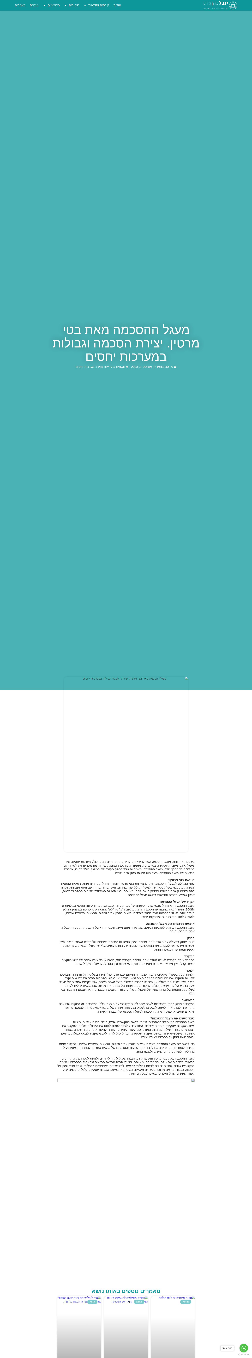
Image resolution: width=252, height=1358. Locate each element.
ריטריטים (54, 5)
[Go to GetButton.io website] (243, 1355)
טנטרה (34, 5)
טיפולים (74, 5)
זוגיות (99, 367)
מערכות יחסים (85, 367)
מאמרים (20, 5)
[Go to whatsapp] (243, 1348)
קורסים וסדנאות (98, 5)
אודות (117, 5)
